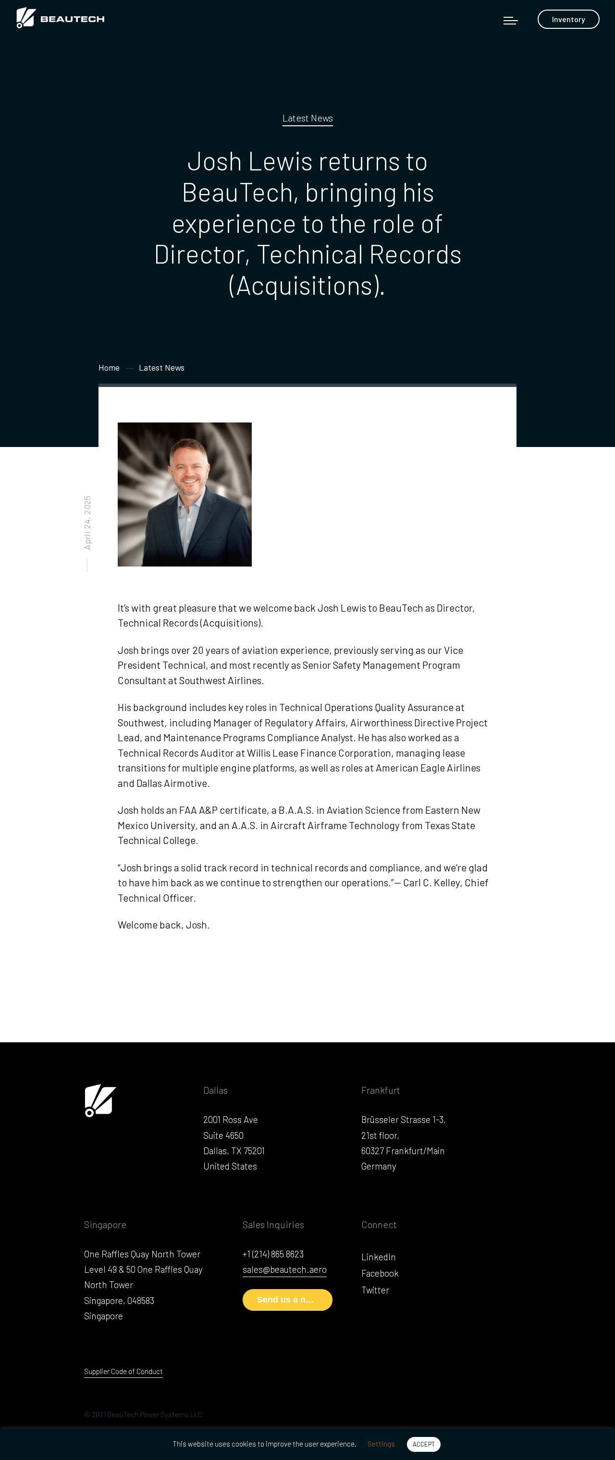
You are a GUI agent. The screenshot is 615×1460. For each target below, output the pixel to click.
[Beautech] (64, 16)
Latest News (308, 117)
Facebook (380, 1273)
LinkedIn (378, 1256)
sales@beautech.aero (285, 1269)
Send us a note (288, 1299)
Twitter (375, 1289)
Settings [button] (381, 1443)
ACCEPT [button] (424, 1444)
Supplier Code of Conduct (123, 1371)
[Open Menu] (511, 20)
